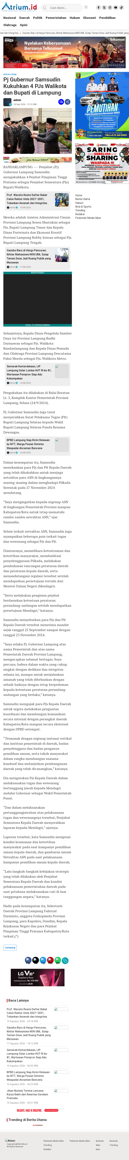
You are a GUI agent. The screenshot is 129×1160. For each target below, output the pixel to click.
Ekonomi (89, 18)
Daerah (24, 18)
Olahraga (9, 25)
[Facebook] (98, 7)
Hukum (75, 18)
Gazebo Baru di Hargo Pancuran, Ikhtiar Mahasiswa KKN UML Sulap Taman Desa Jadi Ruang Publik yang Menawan (64, 33)
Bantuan (100, 1140)
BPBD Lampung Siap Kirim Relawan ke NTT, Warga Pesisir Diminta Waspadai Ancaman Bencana (28, 444)
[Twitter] (104, 7)
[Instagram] (110, 7)
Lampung (10, 947)
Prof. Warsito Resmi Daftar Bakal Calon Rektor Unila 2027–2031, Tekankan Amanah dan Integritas (27, 199)
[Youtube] (115, 7)
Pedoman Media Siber (88, 218)
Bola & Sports (83, 207)
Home (78, 195)
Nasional (9, 18)
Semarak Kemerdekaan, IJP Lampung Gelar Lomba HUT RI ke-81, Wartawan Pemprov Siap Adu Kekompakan (29, 372)
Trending (80, 210)
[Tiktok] (121, 7)
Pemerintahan (56, 18)
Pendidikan (107, 18)
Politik (37, 18)
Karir (98, 1149)
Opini (23, 25)
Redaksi (80, 214)
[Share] (67, 102)
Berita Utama (82, 199)
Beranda (114, 1140)
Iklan (98, 1145)
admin (17, 100)
